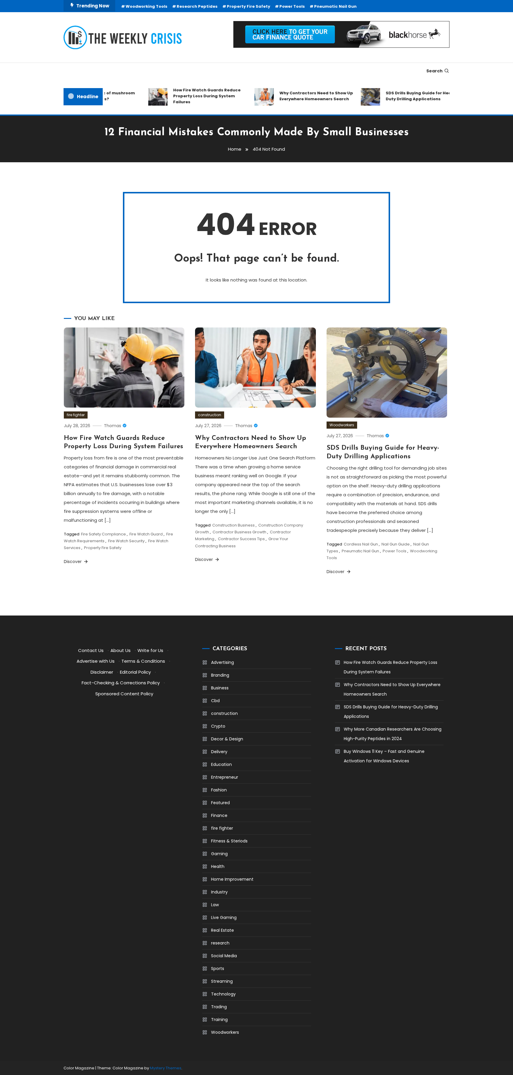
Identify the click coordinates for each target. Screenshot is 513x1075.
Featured (220, 803)
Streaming (222, 981)
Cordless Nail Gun (361, 544)
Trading (219, 1007)
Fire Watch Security (126, 541)
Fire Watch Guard (146, 534)
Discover (73, 561)
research (220, 943)
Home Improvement (232, 879)
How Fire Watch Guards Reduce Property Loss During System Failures (195, 96)
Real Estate (222, 930)
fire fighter (76, 414)
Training (219, 1019)
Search (434, 71)
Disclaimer (102, 672)
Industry (219, 892)
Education (221, 764)
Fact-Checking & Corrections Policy (121, 683)
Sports (217, 968)
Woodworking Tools (146, 6)
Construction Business (233, 525)
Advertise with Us (96, 661)
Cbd (215, 701)
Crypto (218, 726)
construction (209, 414)
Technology (223, 994)
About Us (120, 650)
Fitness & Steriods (229, 841)
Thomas (112, 426)
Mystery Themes (165, 1068)
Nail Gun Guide (395, 544)
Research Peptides (197, 6)
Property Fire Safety (248, 6)
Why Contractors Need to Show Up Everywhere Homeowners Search (304, 96)
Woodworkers (342, 424)
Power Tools (292, 6)
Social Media (224, 956)
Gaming (219, 854)
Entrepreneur (224, 777)
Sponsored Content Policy (124, 694)
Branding (220, 675)
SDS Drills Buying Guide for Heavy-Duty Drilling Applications (410, 96)
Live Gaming (224, 917)
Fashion (219, 790)
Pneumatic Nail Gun (335, 6)
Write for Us (150, 650)
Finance (219, 815)
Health (217, 866)
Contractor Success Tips (241, 539)
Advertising (222, 662)
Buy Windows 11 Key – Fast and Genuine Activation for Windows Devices (384, 756)
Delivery (219, 752)
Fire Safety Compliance (103, 534)
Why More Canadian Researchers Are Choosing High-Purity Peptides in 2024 (392, 734)
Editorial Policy (135, 672)
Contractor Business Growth (239, 532)
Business (220, 688)
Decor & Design (227, 739)
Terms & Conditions (143, 661)
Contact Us (91, 650)
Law (215, 905)
